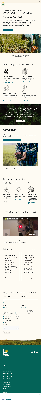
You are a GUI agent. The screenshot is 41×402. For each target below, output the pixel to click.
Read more (9, 278)
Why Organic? (6, 384)
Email (5, 300)
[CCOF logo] (3, 3)
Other (17, 318)
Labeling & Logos (7, 371)
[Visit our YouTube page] (37, 352)
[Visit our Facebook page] (32, 352)
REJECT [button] (3, 399)
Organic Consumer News (9, 322)
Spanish (29, 315)
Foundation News (8, 320)
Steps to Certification (8, 376)
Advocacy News (8, 318)
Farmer (17, 312)
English (29, 313)
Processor (18, 314)
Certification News (8, 316)
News (4, 388)
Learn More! (20, 120)
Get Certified (8, 29)
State (5, 305)
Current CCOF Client (20, 320)
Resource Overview (7, 367)
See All (33, 249)
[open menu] (39, 2)
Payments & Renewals (8, 365)
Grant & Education (7, 380)
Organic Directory (7, 386)
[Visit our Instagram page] (34, 352)
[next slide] (29, 283)
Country (23, 305)
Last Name (24, 296)
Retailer (17, 316)
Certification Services (8, 378)
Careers (5, 392)
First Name (6, 296)
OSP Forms (5, 369)
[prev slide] (12, 283)
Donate (17, 29)
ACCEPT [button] (8, 399)
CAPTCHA (5, 324)
